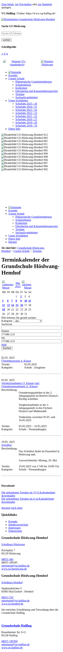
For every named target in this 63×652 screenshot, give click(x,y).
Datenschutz (15, 530)
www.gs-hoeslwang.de (14, 568)
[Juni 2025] (26, 287)
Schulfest (6, 445)
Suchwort (6, 324)
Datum (5, 330)
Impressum (14, 527)
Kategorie (6, 320)
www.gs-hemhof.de (12, 603)
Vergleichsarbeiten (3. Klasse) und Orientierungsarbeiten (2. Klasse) (20, 385)
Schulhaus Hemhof (12, 582)
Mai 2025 (18, 285)
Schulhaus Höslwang (13, 544)
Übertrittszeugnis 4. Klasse (16, 360)
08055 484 (7, 559)
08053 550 (7, 597)
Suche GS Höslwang (13, 26)
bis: (3, 337)
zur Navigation (23, 4)
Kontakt (12, 521)
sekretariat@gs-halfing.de (15, 565)
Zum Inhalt (7, 4)
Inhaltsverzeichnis (18, 524)
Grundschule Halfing (16, 625)
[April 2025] (8, 287)
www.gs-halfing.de (12, 647)
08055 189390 (9, 641)
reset (3, 344)
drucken (5, 507)
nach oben (16, 507)
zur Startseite (45, 4)
